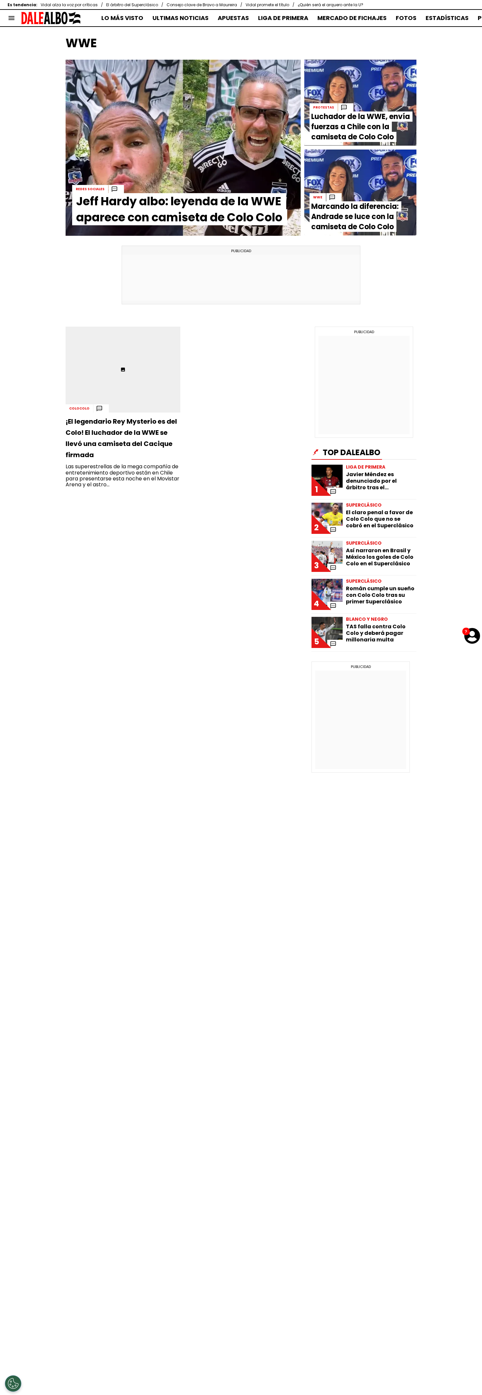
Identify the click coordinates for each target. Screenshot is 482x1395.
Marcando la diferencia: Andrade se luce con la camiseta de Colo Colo (355, 216)
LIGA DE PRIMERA (283, 18)
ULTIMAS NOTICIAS (180, 18)
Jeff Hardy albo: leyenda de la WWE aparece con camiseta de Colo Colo (179, 209)
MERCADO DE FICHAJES (352, 18)
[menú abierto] (11, 18)
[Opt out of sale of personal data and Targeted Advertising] (13, 1383)
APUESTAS (233, 18)
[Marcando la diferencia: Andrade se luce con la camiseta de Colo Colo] (360, 192)
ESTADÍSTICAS (447, 18)
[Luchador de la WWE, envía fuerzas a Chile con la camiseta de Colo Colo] (360, 103)
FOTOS (406, 18)
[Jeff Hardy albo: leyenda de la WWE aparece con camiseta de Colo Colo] (183, 148)
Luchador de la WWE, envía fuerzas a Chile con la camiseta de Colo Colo (360, 126)
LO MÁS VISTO (122, 18)
